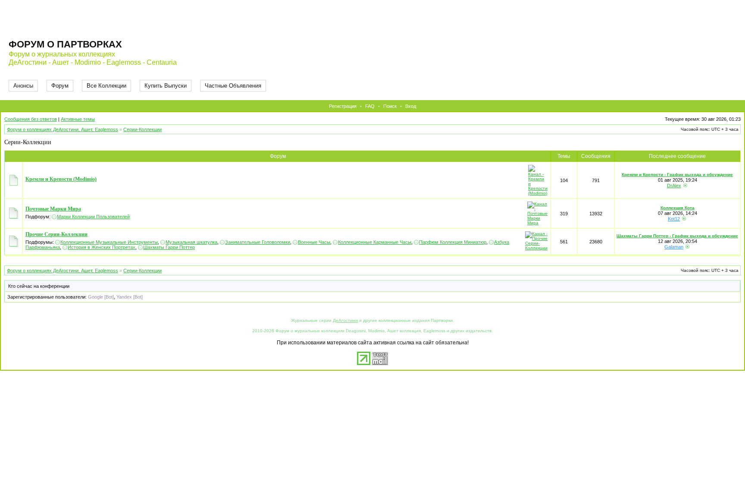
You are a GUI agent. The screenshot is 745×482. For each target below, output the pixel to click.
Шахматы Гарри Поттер (169, 247)
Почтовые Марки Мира (53, 209)
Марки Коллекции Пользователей (93, 216)
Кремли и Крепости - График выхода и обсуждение (677, 174)
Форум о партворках (65, 44)
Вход (410, 106)
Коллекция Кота (677, 207)
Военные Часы (314, 242)
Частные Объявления (233, 85)
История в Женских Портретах (101, 247)
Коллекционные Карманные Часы (374, 242)
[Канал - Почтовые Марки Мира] (537, 223)
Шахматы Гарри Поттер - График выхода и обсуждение (677, 235)
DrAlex (674, 185)
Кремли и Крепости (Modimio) (61, 179)
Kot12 (674, 218)
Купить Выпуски (165, 85)
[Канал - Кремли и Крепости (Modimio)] (538, 193)
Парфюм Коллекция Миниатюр (452, 242)
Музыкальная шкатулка (191, 242)
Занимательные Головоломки (257, 242)
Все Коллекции (106, 85)
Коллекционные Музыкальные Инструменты (109, 242)
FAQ (370, 106)
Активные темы (78, 119)
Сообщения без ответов (30, 119)
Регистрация (343, 106)
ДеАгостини (345, 320)
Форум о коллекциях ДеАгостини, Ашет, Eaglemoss (62, 129)
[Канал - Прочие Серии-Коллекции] (536, 248)
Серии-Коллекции (142, 129)
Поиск (390, 106)
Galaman (673, 246)
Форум (60, 85)
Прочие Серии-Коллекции (56, 234)
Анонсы (23, 85)
